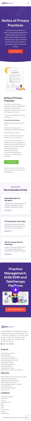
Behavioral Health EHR (6, 366)
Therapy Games (5, 390)
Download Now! (15, 51)
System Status (5, 413)
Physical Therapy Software (8, 357)
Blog (2, 404)
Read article (8, 210)
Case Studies (4, 398)
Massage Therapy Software (8, 364)
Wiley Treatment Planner (7, 362)
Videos (2, 406)
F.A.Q (2, 408)
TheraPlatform (17, 417)
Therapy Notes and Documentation (10, 380)
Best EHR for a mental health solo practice (12, 370)
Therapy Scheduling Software (8, 378)
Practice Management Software (9, 360)
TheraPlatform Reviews (7, 396)
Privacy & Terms (5, 409)
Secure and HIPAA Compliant (8, 388)
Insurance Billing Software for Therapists (11, 384)
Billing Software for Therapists (9, 382)
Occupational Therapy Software (9, 359)
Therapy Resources (6, 402)
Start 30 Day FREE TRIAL (15, 309)
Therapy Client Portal (6, 386)
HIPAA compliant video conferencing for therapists (14, 377)
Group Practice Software (7, 368)
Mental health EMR (5, 355)
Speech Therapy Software (8, 353)
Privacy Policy (24, 417)
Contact (3, 400)
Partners (3, 411)
